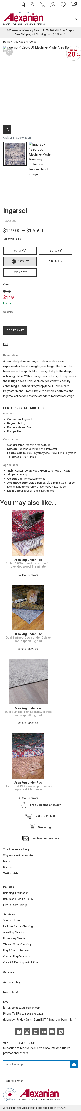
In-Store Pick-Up (45, 816)
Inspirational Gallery (45, 838)
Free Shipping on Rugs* (45, 804)
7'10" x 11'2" (55, 261)
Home (6, 41)
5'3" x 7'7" (20, 250)
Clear (6, 284)
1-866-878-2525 (34, 1013)
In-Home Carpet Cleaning (18, 926)
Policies (8, 887)
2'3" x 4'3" (23, 261)
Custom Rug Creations (16, 956)
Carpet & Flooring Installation (20, 962)
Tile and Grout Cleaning (17, 944)
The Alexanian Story (16, 849)
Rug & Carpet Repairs (16, 950)
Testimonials (10, 873)
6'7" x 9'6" (56, 250)
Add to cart (15, 330)
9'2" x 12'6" (20, 272)
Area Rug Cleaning (14, 932)
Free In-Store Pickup (15, 905)
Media (7, 861)
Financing (44, 827)
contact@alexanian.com (26, 1007)
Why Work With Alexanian (18, 855)
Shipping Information (15, 893)
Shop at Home (11, 920)
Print (5, 344)
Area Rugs (19, 41)
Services (9, 914)
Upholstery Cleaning (15, 938)
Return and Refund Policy (18, 899)
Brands (7, 867)
